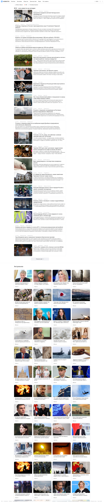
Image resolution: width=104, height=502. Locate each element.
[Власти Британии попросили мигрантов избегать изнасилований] (81, 413)
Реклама (10, 501)
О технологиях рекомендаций (62, 501)
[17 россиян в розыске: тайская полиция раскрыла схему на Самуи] (23, 490)
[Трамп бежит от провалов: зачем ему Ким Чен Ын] (81, 471)
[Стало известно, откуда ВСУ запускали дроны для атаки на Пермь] (23, 336)
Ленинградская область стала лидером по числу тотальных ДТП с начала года (47, 214)
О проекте (54, 501)
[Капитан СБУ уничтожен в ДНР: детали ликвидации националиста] (81, 279)
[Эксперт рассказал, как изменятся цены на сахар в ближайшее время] (62, 336)
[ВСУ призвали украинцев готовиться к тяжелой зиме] (81, 298)
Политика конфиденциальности (73, 501)
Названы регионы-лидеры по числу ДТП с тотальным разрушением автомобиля (39, 227)
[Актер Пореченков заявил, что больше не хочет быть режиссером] (42, 394)
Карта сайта (100, 501)
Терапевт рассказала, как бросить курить (45, 70)
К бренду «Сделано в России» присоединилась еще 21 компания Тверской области (37, 26)
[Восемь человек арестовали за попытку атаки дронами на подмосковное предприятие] (23, 298)
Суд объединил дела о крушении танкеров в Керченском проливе (35, 237)
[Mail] (2, 1)
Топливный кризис (34, 4)
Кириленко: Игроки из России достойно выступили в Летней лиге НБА (49, 84)
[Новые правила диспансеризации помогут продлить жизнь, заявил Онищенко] (62, 413)
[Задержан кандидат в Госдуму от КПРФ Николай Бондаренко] (81, 356)
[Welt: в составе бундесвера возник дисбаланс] (42, 471)
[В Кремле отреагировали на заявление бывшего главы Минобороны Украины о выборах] (23, 279)
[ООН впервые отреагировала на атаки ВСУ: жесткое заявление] (42, 317)
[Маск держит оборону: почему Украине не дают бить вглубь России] (23, 356)
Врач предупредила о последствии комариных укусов (47, 161)
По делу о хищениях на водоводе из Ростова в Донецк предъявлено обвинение (47, 110)
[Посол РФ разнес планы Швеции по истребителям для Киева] (81, 394)
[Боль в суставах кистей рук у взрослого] (62, 432)
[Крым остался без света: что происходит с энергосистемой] (42, 490)
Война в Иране (19, 4)
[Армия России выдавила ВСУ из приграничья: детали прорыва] (42, 432)
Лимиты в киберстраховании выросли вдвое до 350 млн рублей (34, 47)
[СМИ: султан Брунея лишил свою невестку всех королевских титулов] (62, 490)
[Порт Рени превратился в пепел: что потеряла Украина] (23, 471)
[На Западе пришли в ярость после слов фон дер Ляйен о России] (81, 375)
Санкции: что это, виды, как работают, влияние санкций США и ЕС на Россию (47, 135)
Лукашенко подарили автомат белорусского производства (46, 13)
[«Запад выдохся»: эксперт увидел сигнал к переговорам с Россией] (62, 471)
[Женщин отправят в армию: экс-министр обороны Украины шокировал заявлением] (42, 298)
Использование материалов (85, 501)
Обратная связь (94, 501)
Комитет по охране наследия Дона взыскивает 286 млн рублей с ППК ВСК (37, 37)
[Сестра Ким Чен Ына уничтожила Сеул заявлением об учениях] (23, 432)
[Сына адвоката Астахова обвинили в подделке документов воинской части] (42, 336)
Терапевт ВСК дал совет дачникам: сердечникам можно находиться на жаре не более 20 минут (48, 148)
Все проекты (15, 501)
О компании (6, 501)
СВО (26, 4)
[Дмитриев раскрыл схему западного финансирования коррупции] (81, 432)
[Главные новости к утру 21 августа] (62, 356)
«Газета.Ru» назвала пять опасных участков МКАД (48, 247)
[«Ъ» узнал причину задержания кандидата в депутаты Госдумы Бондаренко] (62, 394)
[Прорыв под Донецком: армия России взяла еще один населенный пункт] (42, 452)
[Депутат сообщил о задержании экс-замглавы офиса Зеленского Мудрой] (62, 317)
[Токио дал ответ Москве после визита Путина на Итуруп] (62, 298)
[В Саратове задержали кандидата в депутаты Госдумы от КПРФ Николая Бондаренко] (23, 413)
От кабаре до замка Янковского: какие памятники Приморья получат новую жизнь (48, 175)
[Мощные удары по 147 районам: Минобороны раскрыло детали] (23, 394)
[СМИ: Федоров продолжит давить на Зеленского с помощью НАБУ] (42, 413)
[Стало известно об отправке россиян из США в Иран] (62, 452)
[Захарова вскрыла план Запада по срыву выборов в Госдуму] (23, 375)
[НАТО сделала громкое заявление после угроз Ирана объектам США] (81, 452)
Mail (2, 501)
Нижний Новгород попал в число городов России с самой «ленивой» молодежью (48, 188)
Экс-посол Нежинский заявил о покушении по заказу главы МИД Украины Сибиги (49, 97)
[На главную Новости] (6, 1)
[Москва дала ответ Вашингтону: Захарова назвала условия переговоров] (62, 279)
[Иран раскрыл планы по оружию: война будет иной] (81, 317)
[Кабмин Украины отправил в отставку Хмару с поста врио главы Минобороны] (42, 279)
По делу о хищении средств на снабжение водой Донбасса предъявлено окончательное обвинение (37, 124)
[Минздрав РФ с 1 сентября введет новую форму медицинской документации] (23, 452)
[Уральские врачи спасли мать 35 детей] (42, 375)
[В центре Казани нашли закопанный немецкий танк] (42, 356)
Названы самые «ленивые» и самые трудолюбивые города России (48, 201)
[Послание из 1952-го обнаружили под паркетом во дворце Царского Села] (23, 317)
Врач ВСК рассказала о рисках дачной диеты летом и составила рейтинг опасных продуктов (49, 58)
